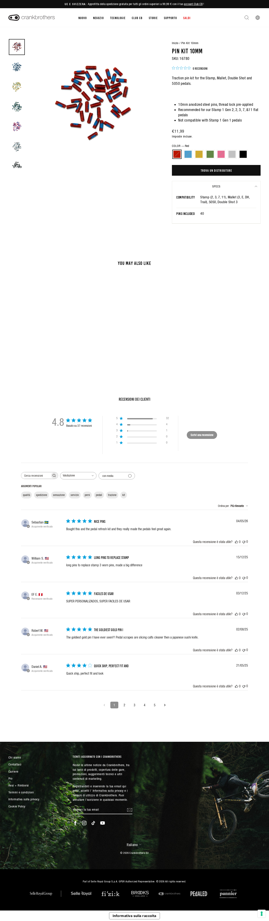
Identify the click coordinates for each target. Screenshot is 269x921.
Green (210, 154)
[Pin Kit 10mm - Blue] (27, 352)
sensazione (59, 495)
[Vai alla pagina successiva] (165, 705)
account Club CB (193, 4)
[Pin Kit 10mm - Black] (55, 352)
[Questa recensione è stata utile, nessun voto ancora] (236, 542)
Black (243, 154)
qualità (26, 495)
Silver (232, 154)
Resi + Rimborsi (18, 785)
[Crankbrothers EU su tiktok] (93, 822)
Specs (216, 186)
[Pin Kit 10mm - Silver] (49, 352)
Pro (10, 778)
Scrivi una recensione (202, 435)
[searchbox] (35, 475)
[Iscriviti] (129, 809)
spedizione (41, 495)
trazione (112, 495)
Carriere (13, 771)
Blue (188, 154)
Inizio (175, 43)
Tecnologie (117, 17)
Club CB (137, 17)
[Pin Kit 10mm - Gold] (32, 352)
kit (123, 495)
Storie (153, 17)
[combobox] (78, 475)
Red (177, 154)
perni (87, 495)
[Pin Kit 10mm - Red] (21, 352)
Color (180, 146)
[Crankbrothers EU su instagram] (84, 822)
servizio (75, 495)
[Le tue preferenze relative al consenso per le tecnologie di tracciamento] (262, 914)
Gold (199, 154)
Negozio (98, 17)
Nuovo (82, 17)
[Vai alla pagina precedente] (104, 705)
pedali (99, 495)
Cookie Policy (16, 806)
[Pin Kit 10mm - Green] (38, 352)
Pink (221, 154)
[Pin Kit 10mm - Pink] (44, 352)
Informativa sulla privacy (23, 799)
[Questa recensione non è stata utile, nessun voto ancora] (243, 542)
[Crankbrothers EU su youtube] (102, 822)
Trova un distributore (216, 170)
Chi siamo (14, 757)
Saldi (187, 17)
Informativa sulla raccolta (134, 916)
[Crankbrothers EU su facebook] (75, 822)
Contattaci (14, 764)
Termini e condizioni (21, 792)
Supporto (170, 17)
